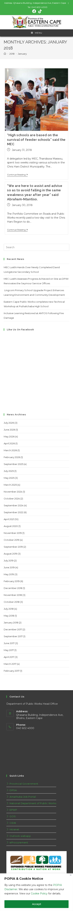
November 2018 (13, 595)
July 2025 (9, 471)
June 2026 (9, 429)
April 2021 (9, 519)
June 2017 (9, 643)
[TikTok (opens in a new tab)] (39, 11)
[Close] (70, 875)
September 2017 (13, 636)
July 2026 (9, 422)
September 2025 (13, 464)
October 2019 (11, 539)
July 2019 (8, 560)
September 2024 (13, 505)
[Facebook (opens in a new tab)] (34, 11)
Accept (36, 904)
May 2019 (9, 574)
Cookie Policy (39, 893)
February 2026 (12, 457)
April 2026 (9, 443)
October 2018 (11, 601)
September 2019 (13, 546)
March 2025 (10, 484)
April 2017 (9, 657)
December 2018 (13, 588)
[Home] (5, 53)
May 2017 (9, 650)
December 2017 (13, 629)
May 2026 (9, 436)
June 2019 (9, 567)
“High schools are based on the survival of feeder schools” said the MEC (36, 139)
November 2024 (13, 491)
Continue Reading (16, 174)
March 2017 (10, 663)
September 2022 (13, 512)
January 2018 (11, 622)
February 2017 (11, 670)
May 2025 (9, 477)
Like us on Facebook (20, 329)
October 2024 (12, 498)
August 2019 (10, 553)
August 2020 (11, 526)
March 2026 (10, 450)
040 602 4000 (39, 7)
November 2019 (13, 533)
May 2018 (9, 615)
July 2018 (9, 608)
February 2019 (12, 581)
